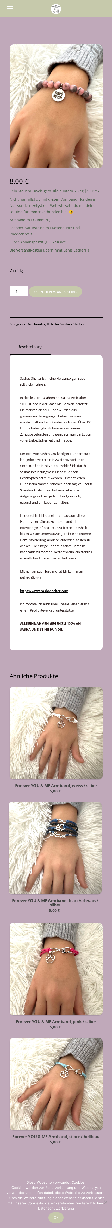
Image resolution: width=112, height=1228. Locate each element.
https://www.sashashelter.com (44, 590)
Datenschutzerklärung (56, 1208)
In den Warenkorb (58, 291)
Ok (56, 1217)
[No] (105, 1202)
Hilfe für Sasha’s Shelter (65, 324)
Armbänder (36, 324)
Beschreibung (30, 346)
